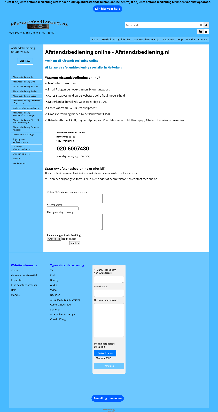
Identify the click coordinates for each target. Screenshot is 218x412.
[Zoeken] (206, 25)
